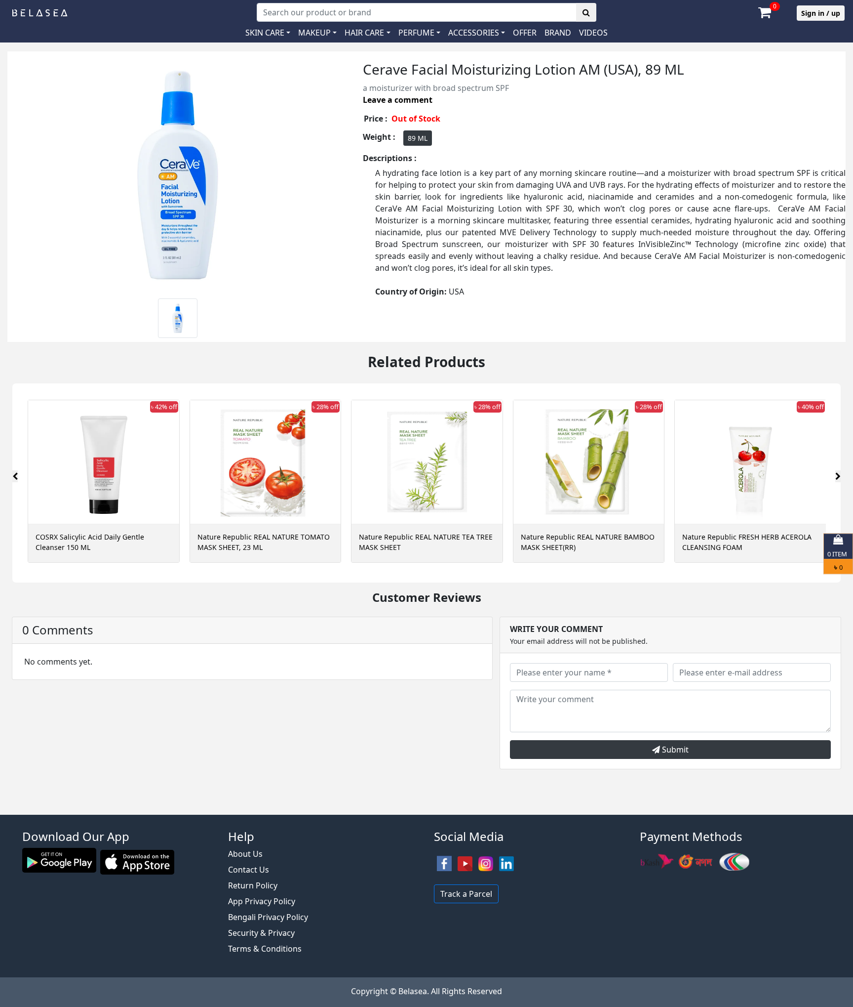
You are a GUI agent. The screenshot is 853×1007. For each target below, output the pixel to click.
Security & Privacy (261, 932)
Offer (525, 32)
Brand (557, 32)
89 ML (417, 138)
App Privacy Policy (261, 901)
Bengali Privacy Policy (268, 917)
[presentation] (15, 476)
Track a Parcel (466, 893)
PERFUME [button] (416, 32)
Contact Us (248, 869)
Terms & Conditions (265, 948)
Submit (674, 749)
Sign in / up (820, 13)
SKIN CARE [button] (264, 32)
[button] (476, 32)
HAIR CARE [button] (364, 32)
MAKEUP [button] (314, 32)
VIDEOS (593, 32)
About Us (245, 853)
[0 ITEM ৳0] (426, 810)
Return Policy (252, 885)
